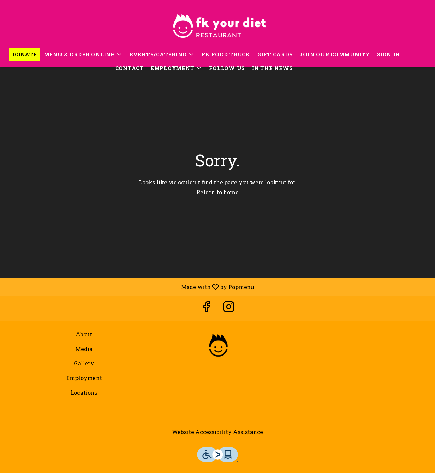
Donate (24, 54)
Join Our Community (334, 54)
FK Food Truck (226, 54)
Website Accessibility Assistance (217, 431)
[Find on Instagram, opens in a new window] (229, 308)
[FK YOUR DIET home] (217, 23)
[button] (83, 54)
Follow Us (227, 68)
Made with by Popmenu (129, 286)
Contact (129, 68)
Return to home (217, 192)
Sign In (388, 54)
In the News (272, 68)
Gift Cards (275, 54)
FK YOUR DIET (217, 346)
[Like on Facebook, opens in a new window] (206, 308)
